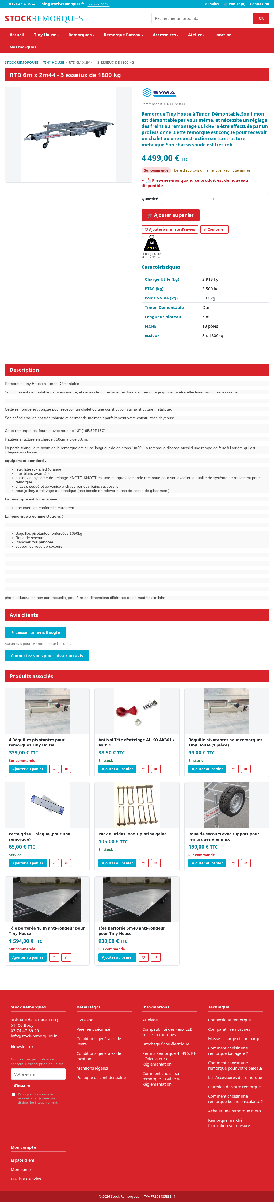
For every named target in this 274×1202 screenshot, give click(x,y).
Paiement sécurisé (93, 1029)
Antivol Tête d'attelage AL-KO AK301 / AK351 (136, 742)
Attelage (150, 1019)
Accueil (17, 34)
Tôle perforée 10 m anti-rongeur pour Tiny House (47, 930)
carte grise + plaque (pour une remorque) (39, 836)
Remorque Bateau (123, 34)
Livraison (85, 1019)
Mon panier (21, 1169)
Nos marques (23, 47)
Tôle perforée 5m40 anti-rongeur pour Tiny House (131, 930)
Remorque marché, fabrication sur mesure (229, 1122)
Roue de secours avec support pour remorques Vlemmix (223, 836)
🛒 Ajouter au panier (170, 215)
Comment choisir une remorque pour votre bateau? (235, 1065)
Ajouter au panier (27, 769)
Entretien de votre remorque (234, 1086)
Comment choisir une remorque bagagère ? (228, 1050)
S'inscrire (22, 1085)
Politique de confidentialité (101, 1077)
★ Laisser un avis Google (35, 632)
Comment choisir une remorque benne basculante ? (235, 1098)
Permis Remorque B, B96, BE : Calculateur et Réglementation (169, 1059)
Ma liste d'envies (26, 1178)
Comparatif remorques (229, 1029)
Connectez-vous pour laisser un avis (47, 655)
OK (261, 18)
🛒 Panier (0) (234, 4)
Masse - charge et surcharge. (234, 1038)
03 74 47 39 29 (20, 4)
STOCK (44, 18)
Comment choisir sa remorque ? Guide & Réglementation (161, 1079)
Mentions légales (92, 1068)
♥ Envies (212, 4)
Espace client (22, 1160)
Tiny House (46, 34)
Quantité (150, 198)
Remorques (81, 34)
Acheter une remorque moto (234, 1110)
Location (223, 34)
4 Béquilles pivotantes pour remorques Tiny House (37, 742)
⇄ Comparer (214, 229)
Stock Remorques (22, 62)
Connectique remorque (229, 1019)
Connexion (259, 4)
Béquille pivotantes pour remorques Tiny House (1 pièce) (225, 742)
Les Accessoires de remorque (235, 1077)
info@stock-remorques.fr (62, 4)
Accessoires (165, 34)
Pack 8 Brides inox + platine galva (132, 833)
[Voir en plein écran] (68, 135)
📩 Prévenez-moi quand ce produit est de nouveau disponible (195, 182)
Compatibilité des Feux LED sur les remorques (167, 1031)
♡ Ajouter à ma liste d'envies (170, 229)
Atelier (196, 34)
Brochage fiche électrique (165, 1043)
